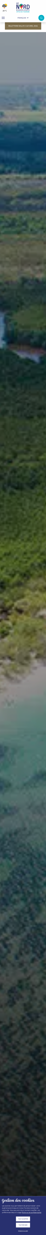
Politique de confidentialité (31, 1212)
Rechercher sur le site (41, 18)
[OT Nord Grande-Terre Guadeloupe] (22, 7)
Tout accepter (23, 1219)
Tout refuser (23, 1225)
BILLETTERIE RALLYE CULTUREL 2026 (23, 26)
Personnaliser (23, 1231)
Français (22, 18)
